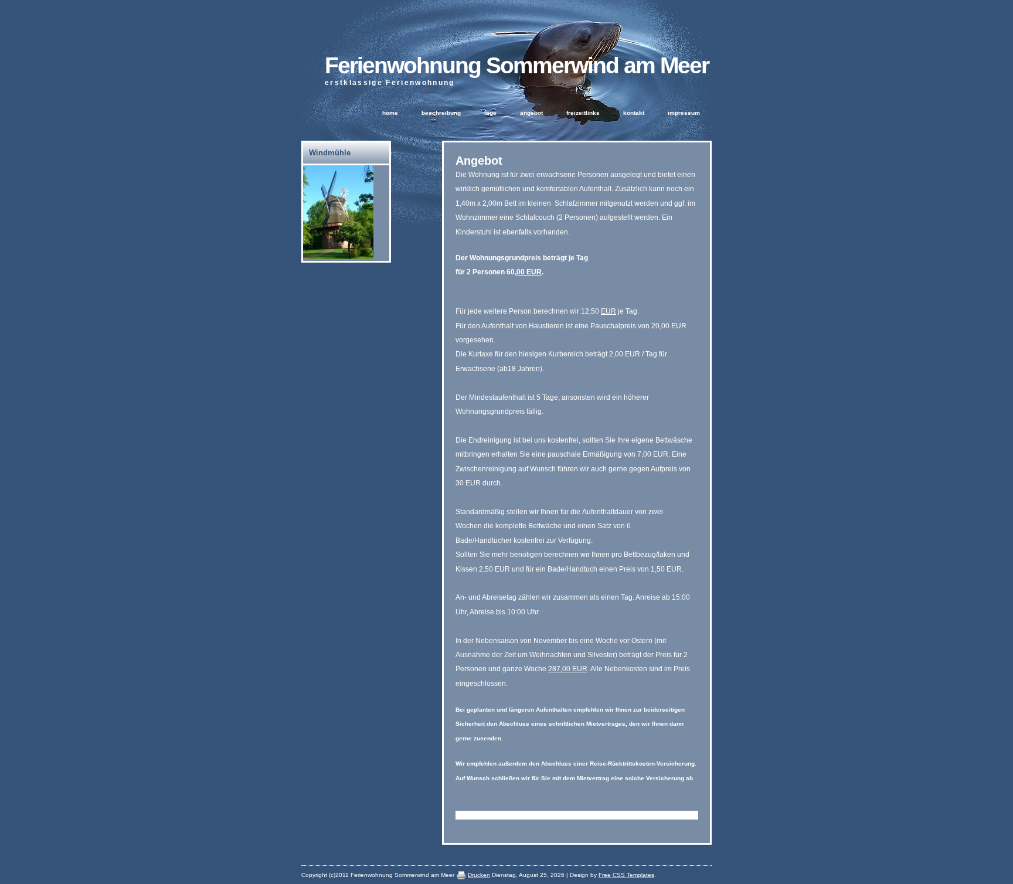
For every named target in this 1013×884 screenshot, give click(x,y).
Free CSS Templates (626, 875)
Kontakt (633, 113)
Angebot (531, 113)
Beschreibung (441, 113)
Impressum (684, 113)
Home (390, 113)
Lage (490, 113)
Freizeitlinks (583, 113)
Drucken (479, 875)
